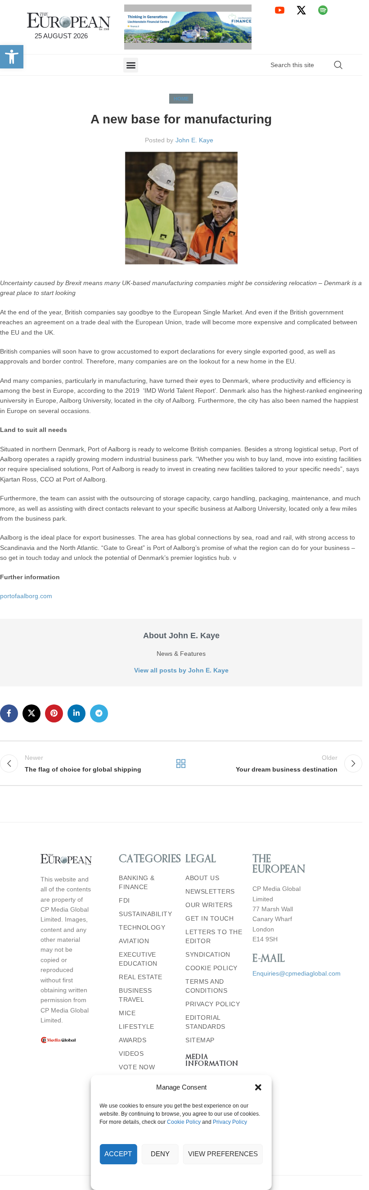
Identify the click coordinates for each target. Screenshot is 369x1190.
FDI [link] (124, 900)
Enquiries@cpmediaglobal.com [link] (296, 973)
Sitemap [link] (200, 1040)
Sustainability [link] (145, 913)
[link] (11, 56)
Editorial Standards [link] (205, 1022)
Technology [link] (142, 927)
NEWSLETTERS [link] (210, 891)
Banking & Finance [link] (137, 882)
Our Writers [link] (209, 904)
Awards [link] (132, 1040)
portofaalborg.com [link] (26, 596)
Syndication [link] (207, 954)
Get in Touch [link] (209, 918)
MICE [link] (127, 1013)
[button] (258, 1087)
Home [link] (181, 98)
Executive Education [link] (138, 959)
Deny (160, 1154)
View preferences (223, 1154)
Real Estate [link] (140, 977)
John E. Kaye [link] (194, 140)
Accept (118, 1154)
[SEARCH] (338, 65)
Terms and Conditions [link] (206, 986)
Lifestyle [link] (136, 1026)
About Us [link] (202, 877)
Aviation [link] (134, 941)
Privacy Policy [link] (230, 1122)
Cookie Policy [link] (184, 1122)
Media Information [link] (211, 1060)
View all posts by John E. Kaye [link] (181, 670)
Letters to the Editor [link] (213, 936)
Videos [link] (131, 1053)
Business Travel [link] (135, 995)
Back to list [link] (180, 763)
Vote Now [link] (137, 1067)
